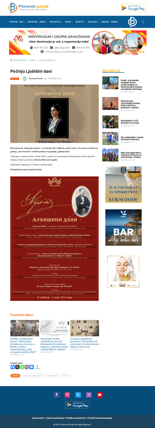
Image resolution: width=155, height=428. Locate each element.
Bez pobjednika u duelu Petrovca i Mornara (132, 138)
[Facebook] (13, 367)
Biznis (42, 22)
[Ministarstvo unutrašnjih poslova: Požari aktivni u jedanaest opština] (110, 103)
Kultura (32, 60)
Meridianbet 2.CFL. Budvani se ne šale (130, 121)
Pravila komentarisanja (100, 418)
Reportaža (33, 22)
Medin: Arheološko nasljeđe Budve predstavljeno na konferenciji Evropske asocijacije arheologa (131, 84)
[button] (143, 21)
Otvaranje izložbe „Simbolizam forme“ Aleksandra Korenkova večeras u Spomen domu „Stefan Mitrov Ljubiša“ (54, 344)
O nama (114, 22)
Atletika (124, 150)
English (105, 22)
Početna (13, 22)
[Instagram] (67, 395)
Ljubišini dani (52, 376)
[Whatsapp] (22, 367)
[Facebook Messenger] (31, 367)
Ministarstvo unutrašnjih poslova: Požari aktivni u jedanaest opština (131, 104)
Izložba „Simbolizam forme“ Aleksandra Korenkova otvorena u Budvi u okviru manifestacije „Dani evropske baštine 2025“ (23, 345)
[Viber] (27, 367)
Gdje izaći (92, 22)
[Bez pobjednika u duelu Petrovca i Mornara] (110, 138)
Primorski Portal (36, 79)
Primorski (65, 376)
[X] (17, 367)
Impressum (38, 418)
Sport (68, 22)
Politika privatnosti (76, 418)
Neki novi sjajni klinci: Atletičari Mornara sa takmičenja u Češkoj (131, 154)
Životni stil (55, 22)
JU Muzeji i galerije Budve (33, 376)
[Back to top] (150, 421)
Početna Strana (20, 60)
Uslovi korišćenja (55, 418)
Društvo (124, 98)
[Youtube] (99, 395)
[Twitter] (78, 395)
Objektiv (79, 22)
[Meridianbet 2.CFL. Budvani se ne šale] (110, 121)
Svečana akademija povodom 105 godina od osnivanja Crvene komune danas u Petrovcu (84, 342)
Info (21, 22)
